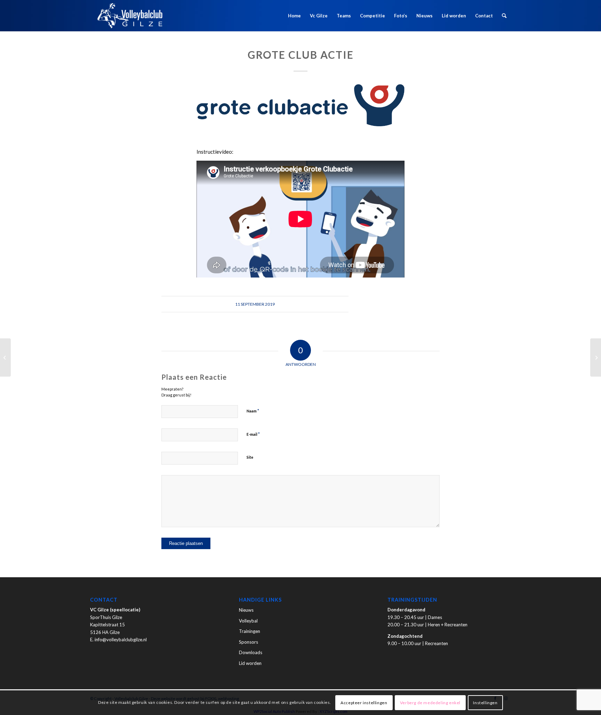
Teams (344, 15)
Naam (253, 410)
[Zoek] (504, 15)
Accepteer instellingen (363, 702)
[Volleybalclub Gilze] (130, 15)
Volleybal (248, 621)
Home (294, 15)
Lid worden (454, 15)
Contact (484, 15)
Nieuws (424, 15)
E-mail (253, 434)
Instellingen (485, 702)
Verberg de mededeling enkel (430, 702)
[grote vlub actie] (300, 105)
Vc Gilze (319, 15)
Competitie (372, 15)
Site (250, 457)
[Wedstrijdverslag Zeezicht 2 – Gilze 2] (5, 357)
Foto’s (400, 15)
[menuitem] (504, 15)
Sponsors (248, 642)
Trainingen (249, 631)
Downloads (250, 652)
